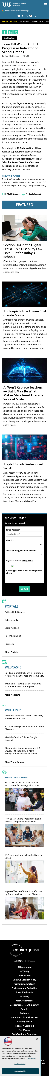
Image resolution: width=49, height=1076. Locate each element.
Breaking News (9, 38)
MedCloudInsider (24, 1000)
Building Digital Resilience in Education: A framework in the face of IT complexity (24, 674)
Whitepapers (15, 710)
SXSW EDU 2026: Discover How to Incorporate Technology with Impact (22, 784)
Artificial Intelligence (15, 611)
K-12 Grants (37, 21)
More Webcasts (12, 694)
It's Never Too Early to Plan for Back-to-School (24, 856)
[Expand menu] (45, 5)
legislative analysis (26, 103)
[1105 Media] (24, 961)
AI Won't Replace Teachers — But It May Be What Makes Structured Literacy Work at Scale (23, 393)
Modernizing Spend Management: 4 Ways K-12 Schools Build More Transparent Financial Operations (22, 750)
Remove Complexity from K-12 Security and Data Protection (24, 717)
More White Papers (14, 761)
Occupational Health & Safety (24, 1004)
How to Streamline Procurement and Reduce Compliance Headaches (23, 820)
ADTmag (24, 971)
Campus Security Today (24, 979)
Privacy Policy (27, 560)
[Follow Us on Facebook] (23, 15)
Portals (12, 606)
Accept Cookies (20, 1071)
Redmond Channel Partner (24, 1017)
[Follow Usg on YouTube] (30, 15)
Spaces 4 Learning (24, 1025)
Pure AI (24, 1009)
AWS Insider (25, 975)
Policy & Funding (13, 635)
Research (9, 643)
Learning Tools (12, 627)
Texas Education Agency (14, 72)
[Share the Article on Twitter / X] (16, 32)
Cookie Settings (20, 1064)
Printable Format (33, 194)
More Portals (11, 652)
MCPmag (24, 996)
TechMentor (24, 1029)
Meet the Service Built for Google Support (21, 739)
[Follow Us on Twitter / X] (27, 16)
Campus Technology (24, 983)
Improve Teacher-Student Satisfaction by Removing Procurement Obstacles (23, 892)
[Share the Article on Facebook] (4, 32)
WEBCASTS (13, 667)
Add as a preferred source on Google (17, 11)
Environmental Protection (24, 988)
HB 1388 (32, 79)
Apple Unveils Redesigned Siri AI (23, 466)
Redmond (24, 1013)
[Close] (37, 1039)
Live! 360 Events (24, 992)
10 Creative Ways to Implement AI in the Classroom (24, 728)
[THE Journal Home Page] (14, 4)
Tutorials (24, 21)
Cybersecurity (11, 619)
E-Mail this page (12, 194)
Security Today (24, 1021)
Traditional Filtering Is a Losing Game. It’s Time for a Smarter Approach (23, 685)
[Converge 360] (25, 950)
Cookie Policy (31, 1058)
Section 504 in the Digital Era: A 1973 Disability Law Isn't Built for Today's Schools (22, 250)
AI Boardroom (24, 967)
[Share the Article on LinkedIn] (10, 32)
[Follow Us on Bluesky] (19, 15)
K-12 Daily (20, 148)
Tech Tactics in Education (24, 1034)
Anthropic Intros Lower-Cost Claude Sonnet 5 (24, 313)
